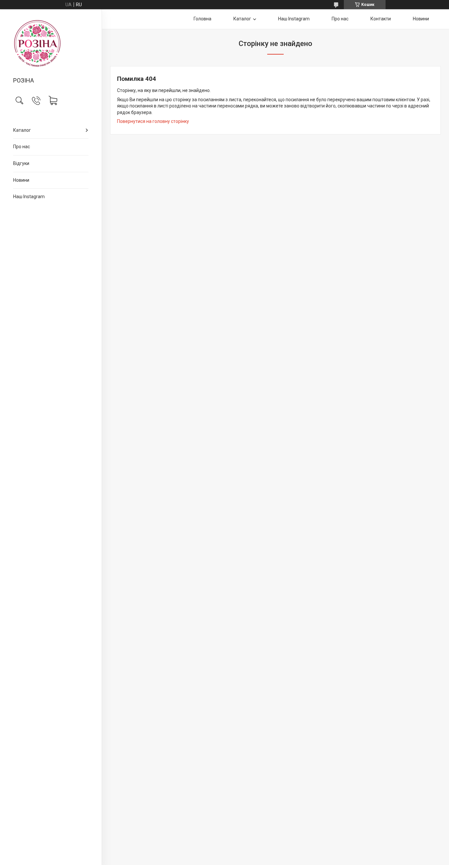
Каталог (22, 130)
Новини (21, 180)
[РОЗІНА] (50, 43)
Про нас (21, 146)
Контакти (380, 18)
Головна (202, 18)
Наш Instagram (29, 196)
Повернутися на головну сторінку (153, 121)
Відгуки (21, 163)
